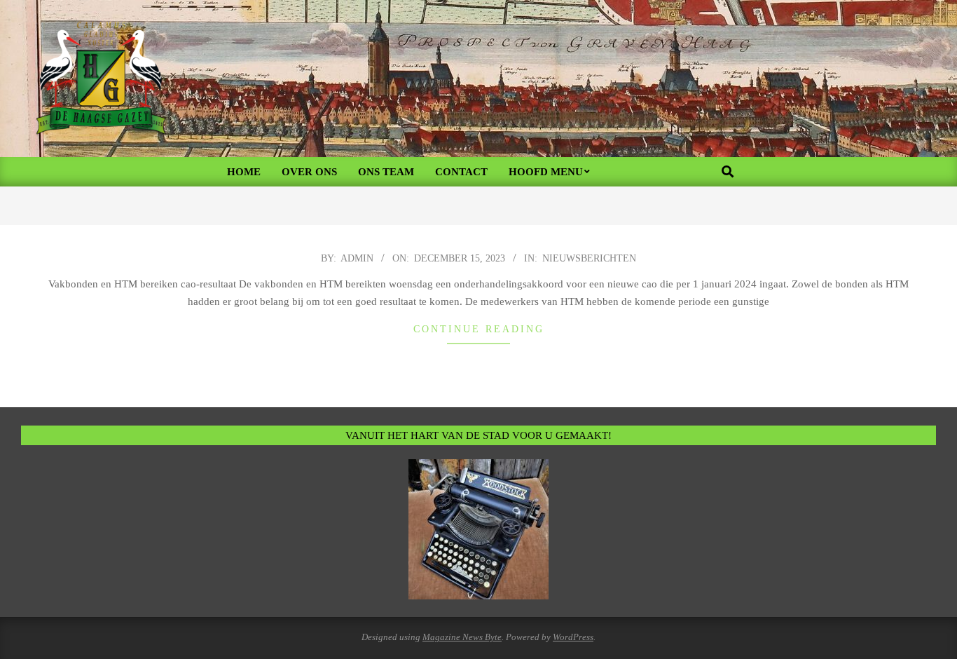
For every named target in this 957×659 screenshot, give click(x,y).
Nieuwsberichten (589, 258)
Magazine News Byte (462, 637)
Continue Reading (478, 329)
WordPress (573, 637)
